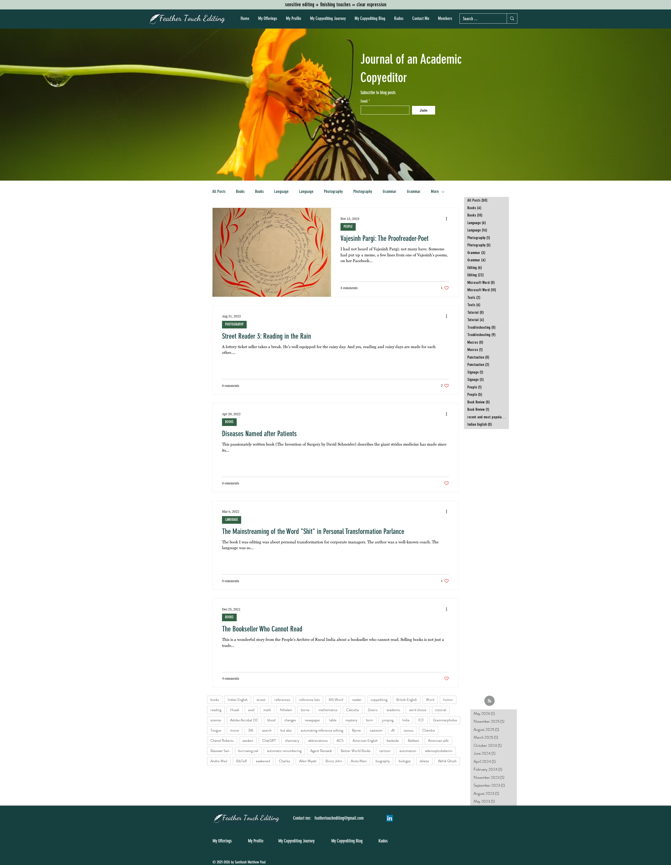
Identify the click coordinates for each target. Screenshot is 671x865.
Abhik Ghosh (447, 761)
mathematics (327, 709)
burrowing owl (248, 750)
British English (406, 699)
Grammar (389, 192)
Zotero (373, 709)
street (261, 699)
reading (215, 709)
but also (286, 730)
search (267, 730)
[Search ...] (512, 18)
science (215, 720)
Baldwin (413, 740)
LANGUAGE (231, 520)
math (267, 709)
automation (407, 750)
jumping (387, 720)
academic (393, 709)
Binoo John (334, 761)
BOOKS (229, 422)
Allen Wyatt (308, 761)
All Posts (218, 192)
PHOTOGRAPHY (234, 324)
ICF (421, 720)
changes (290, 720)
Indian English (238, 699)
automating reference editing (322, 730)
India (405, 720)
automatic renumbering (284, 750)
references (282, 699)
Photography (333, 192)
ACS (340, 740)
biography (383, 761)
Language (281, 192)
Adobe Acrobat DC (244, 720)
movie (234, 730)
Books (240, 192)
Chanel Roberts (222, 740)
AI (393, 730)
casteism (376, 730)
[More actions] (448, 218)
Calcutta (352, 709)
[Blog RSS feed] (489, 701)
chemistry (292, 740)
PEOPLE (348, 227)
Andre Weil (218, 761)
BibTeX (241, 761)
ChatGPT (269, 740)
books (214, 699)
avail (251, 709)
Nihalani (286, 709)
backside (393, 740)
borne (305, 709)
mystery (351, 720)
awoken (247, 740)
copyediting (379, 699)
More (435, 192)
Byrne (356, 730)
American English (365, 740)
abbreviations (318, 740)
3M (250, 730)
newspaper (312, 720)
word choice (417, 709)
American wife (438, 740)
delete (424, 761)
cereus (408, 730)
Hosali (234, 709)
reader (357, 699)
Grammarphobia (445, 720)
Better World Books (355, 750)
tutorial (440, 709)
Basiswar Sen (219, 750)
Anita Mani (359, 761)
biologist (405, 761)
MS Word (336, 699)
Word (430, 699)
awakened (263, 761)
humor (448, 699)
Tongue (215, 730)
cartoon (385, 750)
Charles (284, 761)
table (333, 720)
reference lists (309, 699)
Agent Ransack (321, 750)
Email (365, 101)
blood (271, 720)
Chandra (428, 730)
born (369, 720)
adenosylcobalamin (438, 750)
